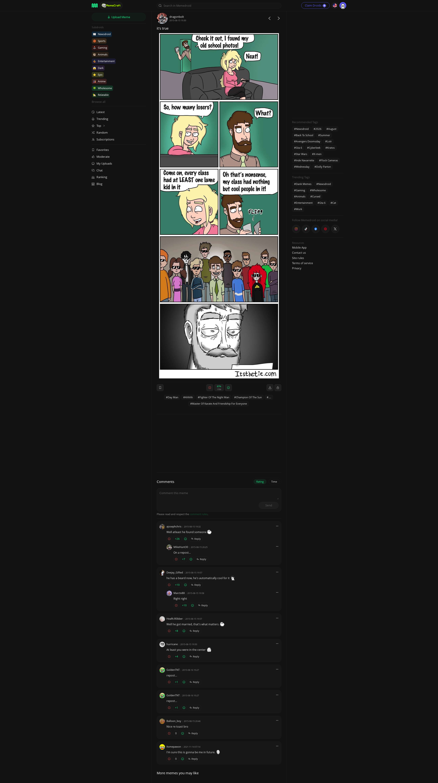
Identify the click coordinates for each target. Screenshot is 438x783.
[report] (270, 387)
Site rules (298, 258)
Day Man (173, 397)
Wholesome (102, 88)
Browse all (98, 102)
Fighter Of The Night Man (214, 397)
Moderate (103, 157)
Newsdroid (102, 34)
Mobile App (299, 247)
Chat (99, 170)
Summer (325, 135)
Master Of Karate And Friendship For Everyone (219, 403)
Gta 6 (299, 147)
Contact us (299, 253)
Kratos (331, 147)
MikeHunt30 (181, 547)
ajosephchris (174, 526)
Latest (100, 112)
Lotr (329, 141)
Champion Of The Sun (249, 397)
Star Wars (301, 154)
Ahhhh (189, 397)
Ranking (101, 177)
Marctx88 (179, 593)
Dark (98, 68)
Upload (120, 17)
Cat (334, 202)
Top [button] (99, 126)
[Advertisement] (317, 64)
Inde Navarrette (305, 160)
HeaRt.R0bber (174, 618)
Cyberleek (314, 147)
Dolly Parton (323, 166)
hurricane (172, 644)
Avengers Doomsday (308, 141)
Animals (100, 54)
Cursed (316, 196)
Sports (99, 41)
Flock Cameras (329, 160)
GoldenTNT (173, 669)
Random (102, 132)
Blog (99, 184)
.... (269, 397)
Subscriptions (105, 139)
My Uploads (104, 163)
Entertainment (104, 61)
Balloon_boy (174, 721)
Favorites (102, 150)
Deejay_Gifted (175, 572)
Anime (99, 81)
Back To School (304, 135)
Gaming (100, 47)
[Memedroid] (95, 5)
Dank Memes (303, 184)
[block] (277, 387)
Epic (98, 74)
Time (274, 481)
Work (299, 209)
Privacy (296, 268)
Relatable (101, 94)
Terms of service (302, 263)
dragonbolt (176, 17)
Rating (260, 481)
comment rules (199, 514)
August (332, 129)
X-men (317, 154)
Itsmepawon (174, 746)
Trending (102, 119)
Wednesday (303, 166)
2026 (318, 129)
